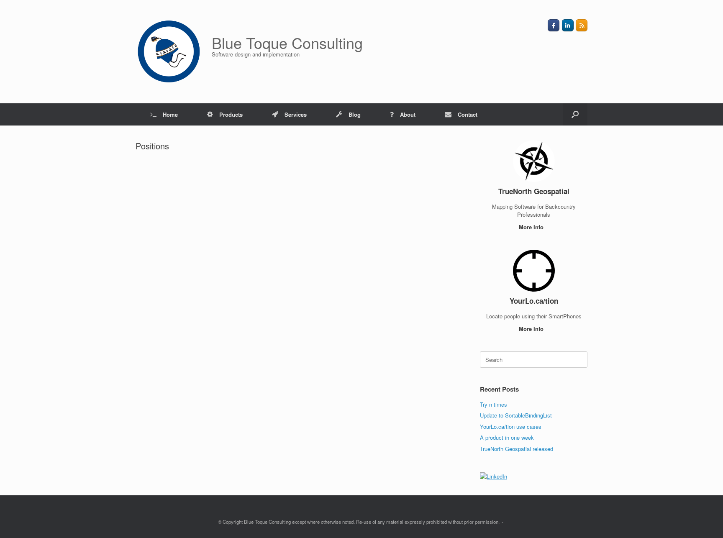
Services (296, 114)
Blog (355, 114)
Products (231, 114)
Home (170, 114)
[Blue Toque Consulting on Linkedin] (568, 25)
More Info (532, 227)
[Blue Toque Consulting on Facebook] (553, 25)
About (407, 114)
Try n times (493, 404)
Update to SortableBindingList (516, 415)
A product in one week (507, 437)
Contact (467, 114)
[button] (575, 114)
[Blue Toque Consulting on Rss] (581, 25)
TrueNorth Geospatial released (516, 449)
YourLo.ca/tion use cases (510, 426)
